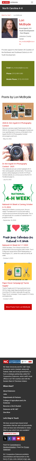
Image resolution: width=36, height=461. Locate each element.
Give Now (6, 412)
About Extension (9, 391)
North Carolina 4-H (12, 8)
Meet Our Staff (6, 15)
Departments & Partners (12, 397)
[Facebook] (10, 439)
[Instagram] (14, 439)
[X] (5, 439)
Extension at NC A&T (10, 409)
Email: (8, 68)
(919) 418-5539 (23, 79)
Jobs (5, 394)
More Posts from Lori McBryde (18, 307)
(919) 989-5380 (17, 73)
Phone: (9, 73)
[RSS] (23, 439)
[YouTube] (18, 439)
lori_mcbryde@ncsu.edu (26, 43)
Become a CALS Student (12, 406)
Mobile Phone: (11, 79)
